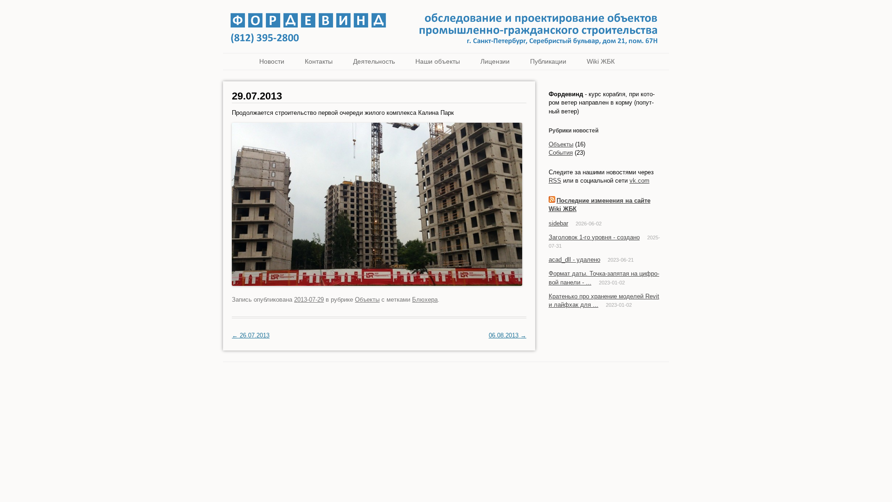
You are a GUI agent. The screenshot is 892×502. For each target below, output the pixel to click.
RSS (555, 180)
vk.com (639, 180)
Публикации (548, 61)
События (561, 152)
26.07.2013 (250, 335)
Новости (271, 61)
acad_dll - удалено (574, 259)
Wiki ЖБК (601, 61)
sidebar (558, 223)
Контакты (319, 61)
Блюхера (425, 299)
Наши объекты (437, 61)
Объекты (367, 299)
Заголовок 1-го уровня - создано (594, 237)
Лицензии (495, 61)
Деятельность (374, 61)
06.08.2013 (507, 335)
